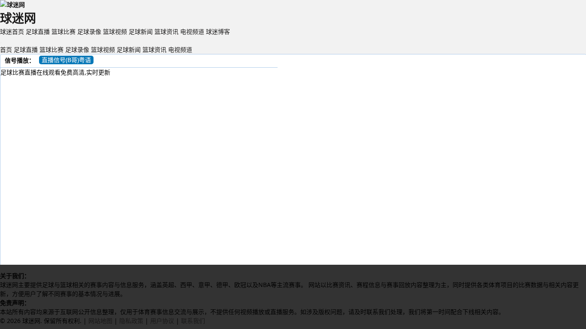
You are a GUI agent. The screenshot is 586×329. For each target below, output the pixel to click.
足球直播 (38, 31)
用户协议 (162, 321)
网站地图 (100, 321)
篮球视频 (115, 31)
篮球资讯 (166, 31)
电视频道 (192, 31)
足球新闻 (141, 31)
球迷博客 (218, 31)
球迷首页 (12, 31)
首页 (6, 49)
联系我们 (193, 321)
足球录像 (89, 31)
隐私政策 (131, 321)
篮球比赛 (63, 31)
